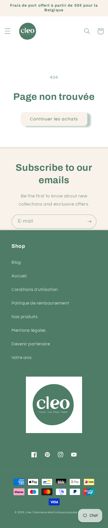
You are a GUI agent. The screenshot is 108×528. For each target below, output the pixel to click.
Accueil (19, 276)
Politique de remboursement (40, 303)
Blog (16, 262)
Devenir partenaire (31, 344)
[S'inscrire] (89, 221)
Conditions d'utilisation (35, 289)
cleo (29, 512)
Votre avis (21, 357)
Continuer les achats (54, 119)
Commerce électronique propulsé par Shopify (63, 512)
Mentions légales (29, 330)
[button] (7, 31)
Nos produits (25, 317)
